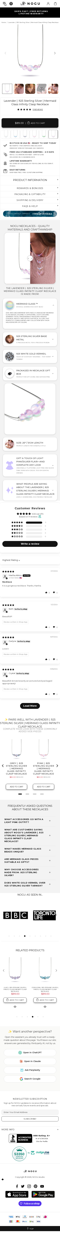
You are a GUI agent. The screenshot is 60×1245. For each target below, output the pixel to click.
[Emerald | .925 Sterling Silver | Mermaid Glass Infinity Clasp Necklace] (43, 134)
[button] (17, 522)
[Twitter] (22, 1186)
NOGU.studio (30, 3)
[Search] (4, 4)
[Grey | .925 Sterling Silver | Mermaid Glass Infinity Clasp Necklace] (24, 134)
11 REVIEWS (38, 109)
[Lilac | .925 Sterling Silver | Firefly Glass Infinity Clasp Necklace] (15, 970)
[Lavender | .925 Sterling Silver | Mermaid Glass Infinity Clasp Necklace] (53, 134)
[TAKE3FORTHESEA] (30, 213)
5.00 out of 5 (37, 514)
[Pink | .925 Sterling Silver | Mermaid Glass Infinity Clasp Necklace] (34, 134)
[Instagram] (29, 1186)
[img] (8, 571)
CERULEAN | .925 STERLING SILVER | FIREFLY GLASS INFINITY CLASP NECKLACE (45, 989)
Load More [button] (30, 705)
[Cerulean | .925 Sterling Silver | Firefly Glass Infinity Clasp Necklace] (45, 970)
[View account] (48, 3)
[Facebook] (17, 1186)
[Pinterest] (35, 1186)
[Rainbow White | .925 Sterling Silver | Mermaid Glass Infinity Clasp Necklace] (5, 134)
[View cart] (55, 3)
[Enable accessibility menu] (11, 3)
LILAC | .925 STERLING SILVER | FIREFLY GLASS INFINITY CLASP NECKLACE (15, 989)
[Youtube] (42, 1186)
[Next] (54, 53)
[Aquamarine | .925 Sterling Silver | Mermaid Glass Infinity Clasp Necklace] (15, 134)
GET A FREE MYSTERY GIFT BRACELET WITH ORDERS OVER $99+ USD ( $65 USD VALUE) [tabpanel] (31, 12)
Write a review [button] (30, 543)
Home (3, 22)
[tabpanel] (6, 134)
